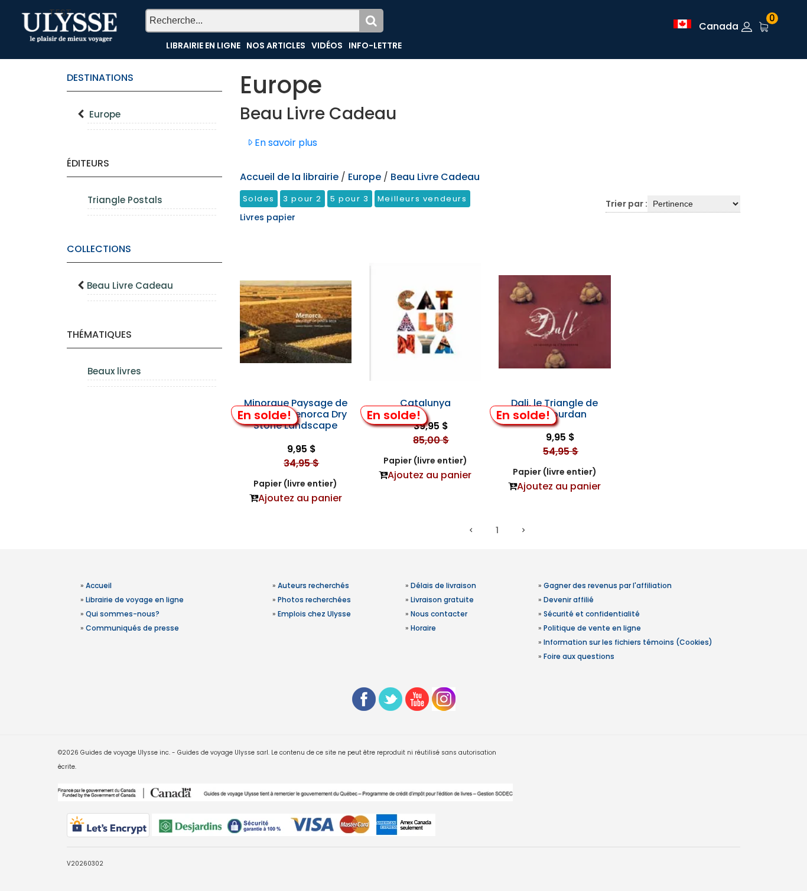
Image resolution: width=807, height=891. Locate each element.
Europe (105, 114)
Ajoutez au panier (300, 498)
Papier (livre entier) (295, 483)
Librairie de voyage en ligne (135, 600)
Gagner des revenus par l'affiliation (608, 585)
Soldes (259, 198)
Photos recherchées (314, 600)
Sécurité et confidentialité (592, 614)
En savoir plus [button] (284, 142)
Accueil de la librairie (289, 177)
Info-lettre (375, 45)
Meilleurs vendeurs (422, 198)
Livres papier (267, 217)
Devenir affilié (569, 600)
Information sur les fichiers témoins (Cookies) (628, 642)
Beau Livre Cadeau (130, 285)
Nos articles (275, 45)
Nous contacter (439, 614)
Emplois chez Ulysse (314, 614)
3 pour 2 (302, 198)
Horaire (423, 628)
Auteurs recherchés (313, 585)
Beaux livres (114, 371)
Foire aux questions (579, 656)
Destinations (100, 77)
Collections (99, 249)
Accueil (99, 585)
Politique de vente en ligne (592, 628)
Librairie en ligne (203, 45)
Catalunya (425, 403)
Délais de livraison (443, 585)
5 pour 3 (349, 198)
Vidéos (327, 45)
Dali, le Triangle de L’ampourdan (554, 408)
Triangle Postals (124, 200)
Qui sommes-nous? (123, 614)
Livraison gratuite (442, 600)
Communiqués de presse (132, 628)
